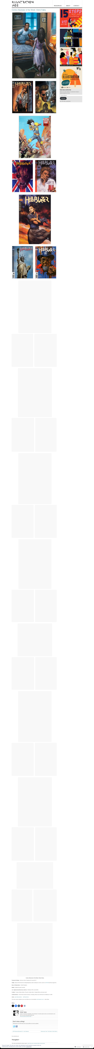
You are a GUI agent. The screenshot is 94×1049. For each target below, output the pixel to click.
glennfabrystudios (18, 997)
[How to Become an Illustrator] (23, 4)
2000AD (47, 982)
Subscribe (63, 98)
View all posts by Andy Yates (26, 1016)
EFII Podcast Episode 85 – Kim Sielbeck (20, 1031)
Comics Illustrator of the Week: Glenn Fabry (29, 10)
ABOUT (68, 5)
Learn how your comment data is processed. (36, 1043)
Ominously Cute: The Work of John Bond (49, 1031)
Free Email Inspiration (65, 89)
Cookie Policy (29, 1046)
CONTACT (76, 5)
